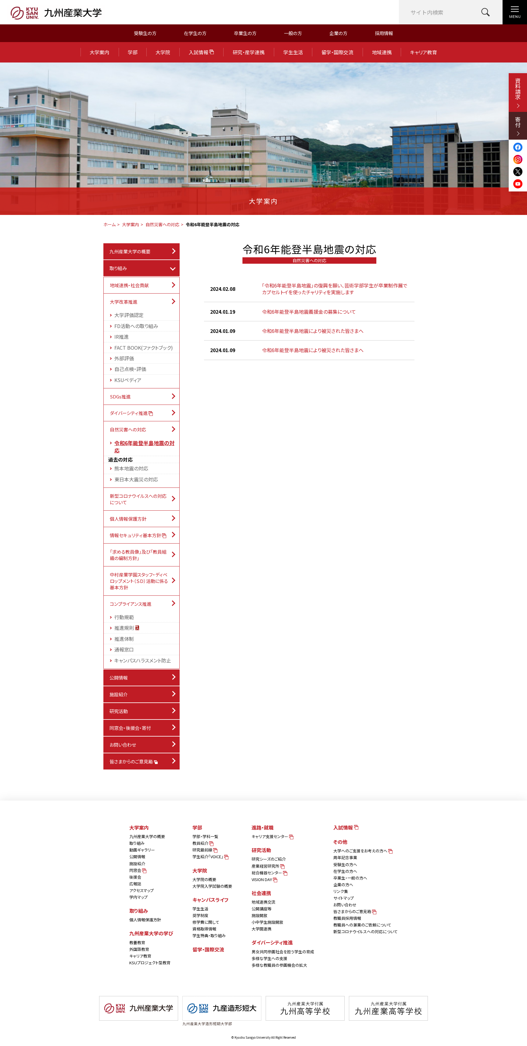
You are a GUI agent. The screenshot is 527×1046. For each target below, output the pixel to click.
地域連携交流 (263, 902)
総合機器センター (267, 873)
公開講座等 (261, 909)
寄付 (518, 121)
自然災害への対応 (162, 224)
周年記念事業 (345, 857)
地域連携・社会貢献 (129, 285)
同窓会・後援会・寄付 (130, 728)
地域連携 (382, 52)
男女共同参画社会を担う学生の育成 (283, 952)
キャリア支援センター (270, 836)
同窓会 (135, 870)
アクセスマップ (141, 890)
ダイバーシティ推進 (129, 413)
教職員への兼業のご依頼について (362, 925)
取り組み (118, 268)
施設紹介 (118, 694)
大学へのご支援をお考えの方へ (360, 851)
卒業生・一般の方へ (350, 878)
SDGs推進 (120, 396)
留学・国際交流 (337, 52)
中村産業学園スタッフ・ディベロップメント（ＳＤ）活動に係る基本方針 (139, 581)
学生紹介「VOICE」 (208, 856)
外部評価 (124, 358)
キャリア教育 (423, 52)
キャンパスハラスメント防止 (142, 660)
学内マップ (138, 897)
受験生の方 (145, 33)
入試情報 (199, 52)
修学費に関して (205, 922)
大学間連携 (261, 929)
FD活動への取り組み (136, 326)
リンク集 (340, 891)
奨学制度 (200, 915)
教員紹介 (200, 843)
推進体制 (124, 638)
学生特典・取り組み (209, 935)
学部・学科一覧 (205, 836)
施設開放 (259, 915)
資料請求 (518, 89)
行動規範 (124, 617)
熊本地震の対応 (131, 468)
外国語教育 (139, 949)
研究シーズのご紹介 (269, 859)
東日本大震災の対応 (136, 479)
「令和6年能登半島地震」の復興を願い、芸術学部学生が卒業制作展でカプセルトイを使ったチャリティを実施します (334, 289)
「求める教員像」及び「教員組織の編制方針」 (138, 554)
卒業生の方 (245, 33)
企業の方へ (343, 884)
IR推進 (121, 336)
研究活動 (118, 711)
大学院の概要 (204, 879)
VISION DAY (262, 879)
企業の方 (338, 33)
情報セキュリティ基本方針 (136, 535)
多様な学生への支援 (269, 958)
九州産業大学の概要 (129, 251)
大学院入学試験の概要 (212, 886)
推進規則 (124, 627)
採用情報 (384, 33)
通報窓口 (124, 649)
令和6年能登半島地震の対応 (144, 446)
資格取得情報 (204, 929)
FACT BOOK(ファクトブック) (143, 347)
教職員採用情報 (347, 918)
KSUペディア (128, 380)
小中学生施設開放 (267, 922)
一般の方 (293, 33)
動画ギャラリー (142, 850)
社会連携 (261, 893)
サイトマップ (343, 898)
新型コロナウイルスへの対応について (138, 499)
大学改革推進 (123, 301)
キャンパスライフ (210, 899)
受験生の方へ (345, 864)
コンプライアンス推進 (130, 604)
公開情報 (118, 677)
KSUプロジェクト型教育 (149, 963)
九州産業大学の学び (151, 933)
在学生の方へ (345, 871)
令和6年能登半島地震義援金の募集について (309, 311)
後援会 (135, 877)
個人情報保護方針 (128, 519)
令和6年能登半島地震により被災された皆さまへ (313, 330)
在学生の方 (195, 33)
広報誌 (135, 884)
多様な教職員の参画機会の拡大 (279, 965)
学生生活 (293, 52)
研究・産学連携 (248, 52)
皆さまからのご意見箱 (131, 761)
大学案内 (99, 52)
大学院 (163, 52)
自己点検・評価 (130, 369)
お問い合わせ (122, 744)
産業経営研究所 (266, 866)
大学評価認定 (129, 315)
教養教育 (137, 942)
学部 (133, 52)
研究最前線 (202, 850)
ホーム (109, 224)
